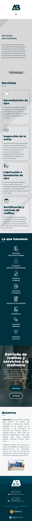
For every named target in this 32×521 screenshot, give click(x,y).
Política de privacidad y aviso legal (12, 506)
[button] (16, 13)
